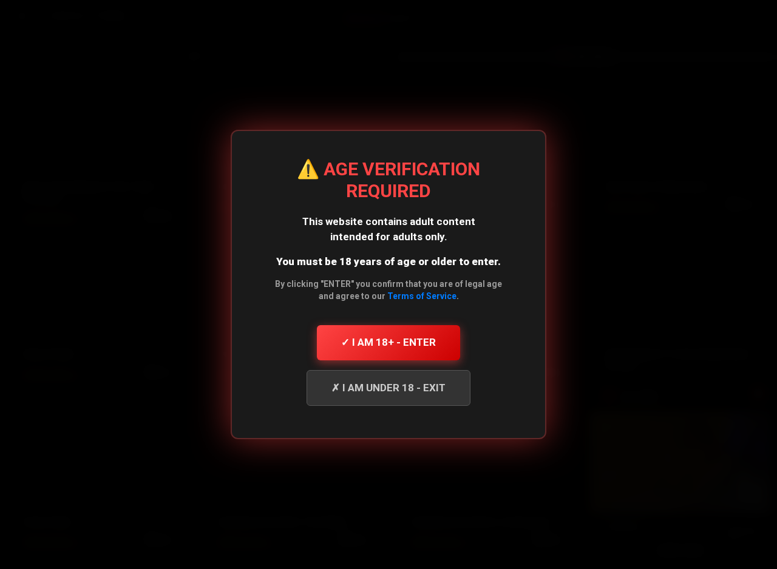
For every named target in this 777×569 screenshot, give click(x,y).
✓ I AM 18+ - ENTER (388, 342)
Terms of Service (421, 296)
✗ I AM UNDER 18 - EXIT (388, 388)
